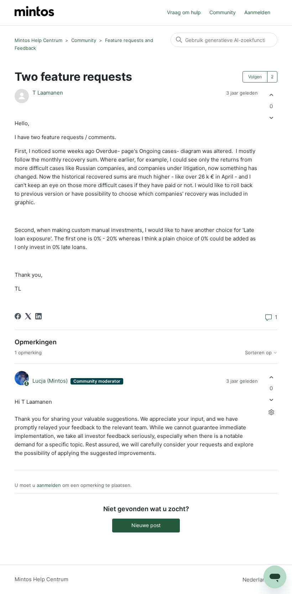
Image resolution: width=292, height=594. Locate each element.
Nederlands (258, 580)
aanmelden (49, 485)
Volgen (255, 76)
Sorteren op (259, 352)
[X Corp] (28, 316)
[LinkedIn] (38, 316)
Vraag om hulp (184, 12)
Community (222, 12)
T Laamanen (47, 92)
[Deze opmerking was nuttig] (271, 377)
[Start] (34, 12)
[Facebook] (18, 316)
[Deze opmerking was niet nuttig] (271, 400)
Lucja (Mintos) (50, 380)
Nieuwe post (146, 525)
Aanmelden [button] (257, 12)
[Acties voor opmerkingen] (271, 412)
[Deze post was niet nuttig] (271, 117)
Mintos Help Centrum (38, 40)
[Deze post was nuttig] (271, 95)
